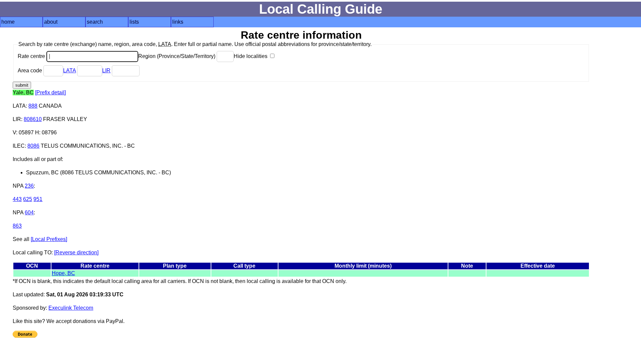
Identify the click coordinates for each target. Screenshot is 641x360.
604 (29, 212)
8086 (33, 146)
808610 (33, 119)
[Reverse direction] (76, 252)
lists (134, 22)
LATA (69, 70)
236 (29, 186)
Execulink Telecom (70, 308)
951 (37, 199)
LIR (106, 70)
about (50, 22)
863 (17, 226)
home (8, 22)
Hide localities (251, 56)
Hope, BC (63, 273)
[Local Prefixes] (49, 239)
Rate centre (32, 56)
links (177, 22)
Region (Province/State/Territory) (177, 56)
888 (32, 106)
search (95, 22)
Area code (30, 70)
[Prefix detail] (50, 92)
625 (27, 199)
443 (17, 199)
